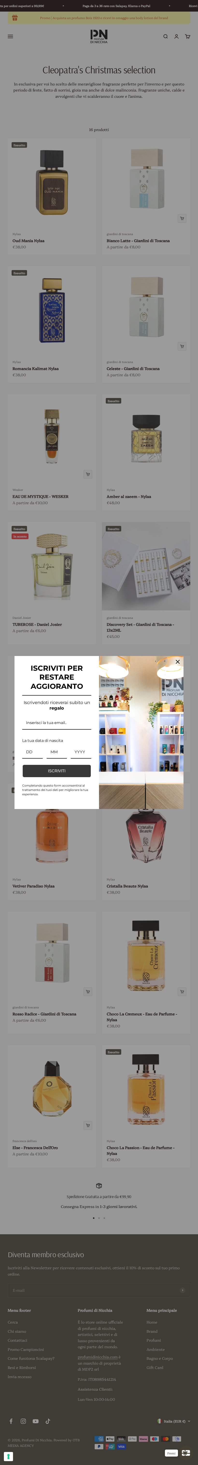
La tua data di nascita (42, 740)
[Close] (178, 662)
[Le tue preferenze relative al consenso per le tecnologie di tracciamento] (8, 1456)
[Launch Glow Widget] (186, 1453)
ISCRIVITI (56, 771)
